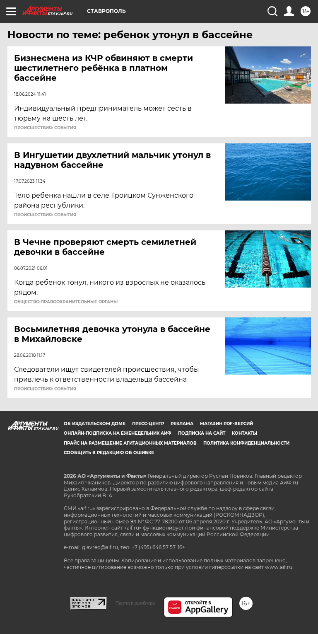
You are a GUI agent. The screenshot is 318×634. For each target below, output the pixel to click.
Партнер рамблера (135, 602)
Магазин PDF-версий (226, 423)
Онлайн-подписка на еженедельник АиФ (117, 433)
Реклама (182, 423)
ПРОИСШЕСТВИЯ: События (45, 128)
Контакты (244, 433)
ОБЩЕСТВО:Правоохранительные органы (66, 302)
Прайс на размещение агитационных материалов (130, 443)
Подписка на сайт (201, 433)
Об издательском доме (94, 423)
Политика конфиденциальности (246, 443)
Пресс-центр (148, 423)
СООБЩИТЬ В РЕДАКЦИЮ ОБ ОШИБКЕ (109, 452)
